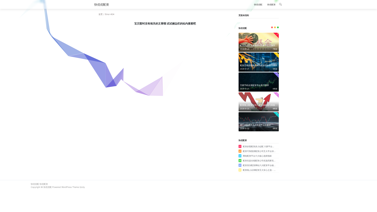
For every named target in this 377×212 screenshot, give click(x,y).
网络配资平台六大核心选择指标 (257, 155)
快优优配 (47, 187)
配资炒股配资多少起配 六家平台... (258, 146)
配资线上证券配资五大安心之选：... (259, 169)
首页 (101, 14)
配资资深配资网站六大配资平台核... (259, 165)
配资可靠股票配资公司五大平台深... (259, 151)
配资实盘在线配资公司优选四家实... (259, 160)
